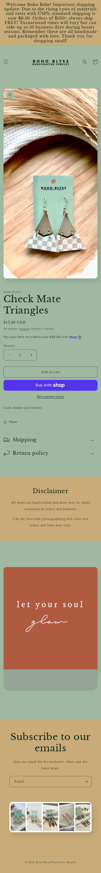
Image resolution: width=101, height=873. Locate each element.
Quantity (10, 345)
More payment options (50, 396)
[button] (6, 62)
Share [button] (13, 422)
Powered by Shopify (63, 862)
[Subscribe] (86, 781)
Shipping (24, 328)
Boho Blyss (43, 862)
